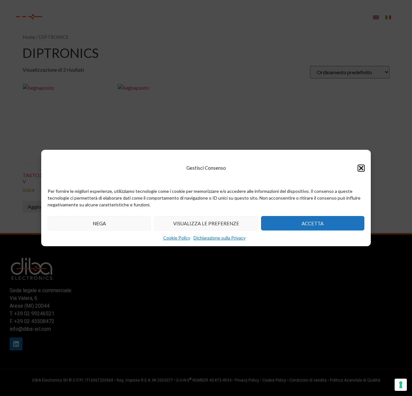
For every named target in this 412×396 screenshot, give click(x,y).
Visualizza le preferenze (206, 223)
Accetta (312, 223)
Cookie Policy (176, 237)
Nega (99, 223)
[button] (361, 168)
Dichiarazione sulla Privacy (219, 237)
